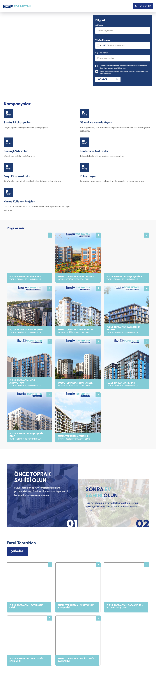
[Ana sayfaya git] (16, 6)
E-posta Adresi (101, 53)
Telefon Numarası (102, 40)
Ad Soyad (99, 25)
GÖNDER (103, 79)
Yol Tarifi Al (16, 589)
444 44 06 (145, 6)
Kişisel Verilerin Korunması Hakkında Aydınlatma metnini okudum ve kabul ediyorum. (124, 72)
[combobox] (101, 45)
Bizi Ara (15, 594)
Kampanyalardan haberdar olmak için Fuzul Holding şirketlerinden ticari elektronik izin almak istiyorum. (123, 66)
